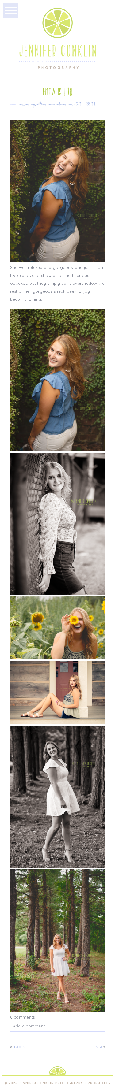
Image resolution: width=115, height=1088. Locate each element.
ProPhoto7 (99, 1083)
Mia (99, 1047)
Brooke (20, 1047)
